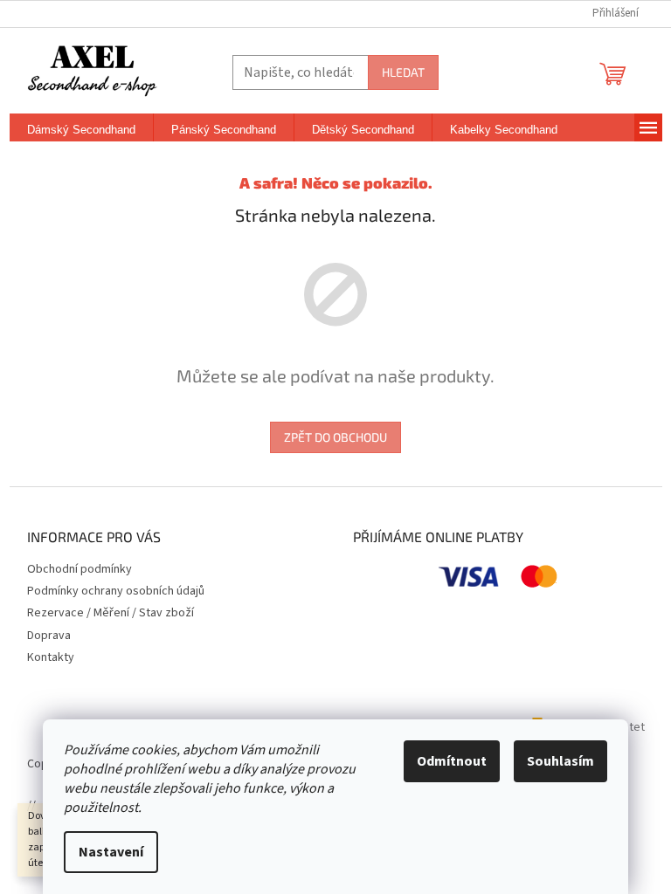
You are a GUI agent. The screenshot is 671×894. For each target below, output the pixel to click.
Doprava (49, 635)
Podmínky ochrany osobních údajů (115, 591)
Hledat (403, 72)
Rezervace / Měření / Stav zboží (110, 613)
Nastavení (111, 852)
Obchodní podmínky (79, 569)
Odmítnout (452, 761)
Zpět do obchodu (335, 437)
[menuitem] (81, 130)
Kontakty (50, 657)
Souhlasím (560, 761)
